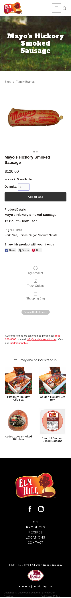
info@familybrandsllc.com (41, 339)
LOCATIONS (35, 537)
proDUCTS (35, 527)
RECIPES (35, 532)
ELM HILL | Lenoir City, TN (35, 586)
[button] (56, 8)
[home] (14, 8)
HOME (35, 522)
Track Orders (35, 285)
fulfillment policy (19, 342)
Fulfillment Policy (50, 596)
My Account (35, 273)
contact (36, 542)
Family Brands (25, 81)
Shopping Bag (35, 298)
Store (8, 81)
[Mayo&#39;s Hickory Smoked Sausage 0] (35, 118)
